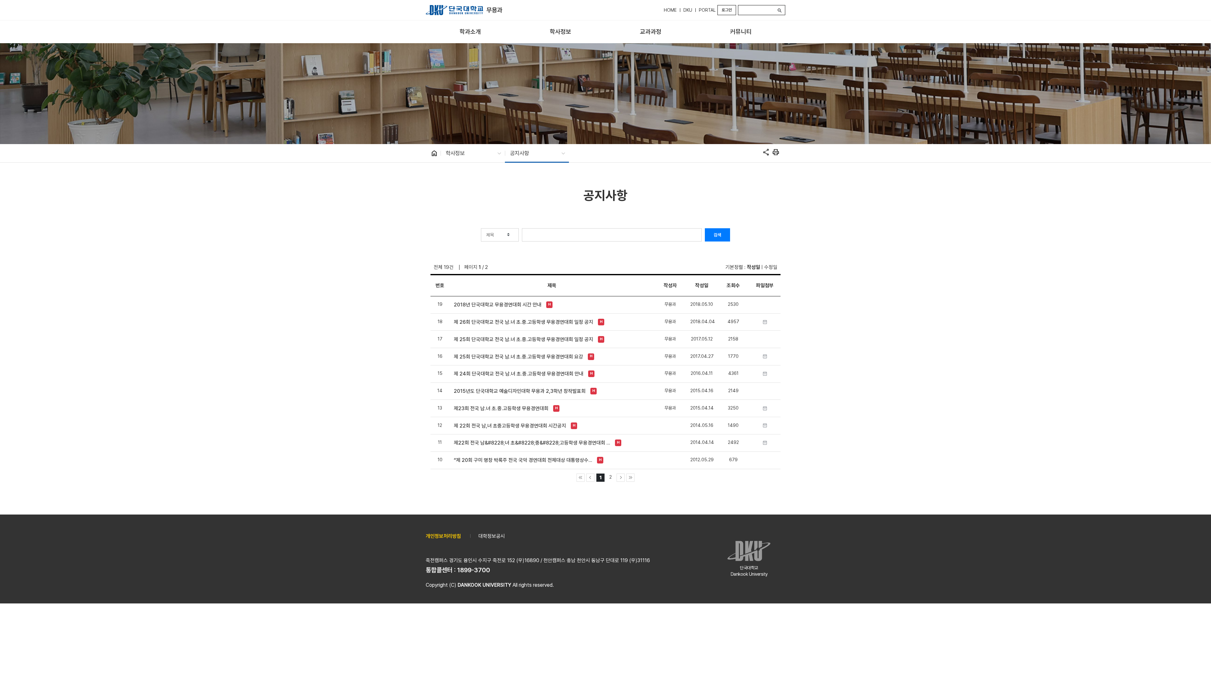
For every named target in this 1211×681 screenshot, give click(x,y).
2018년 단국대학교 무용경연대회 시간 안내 (497, 305)
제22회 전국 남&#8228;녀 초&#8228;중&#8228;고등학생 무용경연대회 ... (532, 443)
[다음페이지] (621, 478)
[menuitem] (470, 32)
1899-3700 (473, 570)
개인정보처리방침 (443, 536)
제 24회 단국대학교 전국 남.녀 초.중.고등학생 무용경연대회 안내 (518, 374)
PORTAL (707, 10)
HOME (670, 10)
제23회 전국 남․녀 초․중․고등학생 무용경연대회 (501, 408)
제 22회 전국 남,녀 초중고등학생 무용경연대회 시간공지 (510, 426)
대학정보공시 (491, 536)
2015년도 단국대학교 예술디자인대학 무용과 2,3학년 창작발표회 (520, 391)
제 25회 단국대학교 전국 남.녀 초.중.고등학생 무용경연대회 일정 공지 (523, 339)
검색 (717, 234)
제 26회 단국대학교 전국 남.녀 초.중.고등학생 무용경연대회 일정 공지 (523, 322)
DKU (687, 10)
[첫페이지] (580, 478)
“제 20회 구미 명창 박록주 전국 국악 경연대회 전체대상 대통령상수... (523, 460)
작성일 (753, 267)
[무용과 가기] (454, 10)
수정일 (770, 267)
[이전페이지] (590, 478)
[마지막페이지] (630, 478)
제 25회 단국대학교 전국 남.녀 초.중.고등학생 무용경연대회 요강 (518, 357)
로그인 (727, 10)
